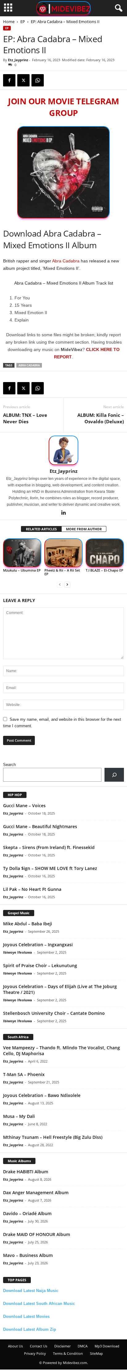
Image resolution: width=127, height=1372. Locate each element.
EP (22, 21)
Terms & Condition (68, 1353)
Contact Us (38, 1346)
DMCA (83, 1346)
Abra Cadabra (66, 260)
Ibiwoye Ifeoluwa (17, 952)
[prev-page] (60, 584)
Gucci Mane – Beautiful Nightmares (40, 826)
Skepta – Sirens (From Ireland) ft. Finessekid (49, 847)
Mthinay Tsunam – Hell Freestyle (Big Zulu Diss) (52, 1137)
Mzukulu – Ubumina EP (22, 570)
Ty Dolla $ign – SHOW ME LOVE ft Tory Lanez (50, 868)
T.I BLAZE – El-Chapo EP (104, 570)
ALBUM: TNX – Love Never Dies (25, 418)
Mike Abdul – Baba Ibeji (27, 924)
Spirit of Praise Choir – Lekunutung (40, 965)
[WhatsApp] (37, 80)
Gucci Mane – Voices (24, 805)
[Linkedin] (63, 513)
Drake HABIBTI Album (25, 1172)
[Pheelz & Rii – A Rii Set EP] (63, 552)
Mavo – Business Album (28, 1255)
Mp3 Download (107, 1346)
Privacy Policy (35, 1353)
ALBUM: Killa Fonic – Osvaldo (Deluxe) (100, 418)
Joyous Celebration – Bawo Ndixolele (41, 1095)
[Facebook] (9, 80)
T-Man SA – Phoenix (24, 1074)
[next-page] (67, 584)
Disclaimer (62, 1346)
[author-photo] (63, 450)
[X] (23, 80)
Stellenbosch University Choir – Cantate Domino (54, 1013)
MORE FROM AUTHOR (84, 529)
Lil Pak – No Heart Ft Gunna (32, 889)
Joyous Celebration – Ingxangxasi (38, 944)
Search (9, 764)
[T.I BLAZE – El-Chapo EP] (105, 552)
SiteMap (96, 1353)
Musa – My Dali (19, 1116)
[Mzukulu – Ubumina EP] (22, 552)
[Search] (114, 775)
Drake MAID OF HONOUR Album (36, 1234)
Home (8, 21)
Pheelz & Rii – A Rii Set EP (62, 572)
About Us (15, 1346)
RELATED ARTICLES (41, 529)
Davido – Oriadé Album (27, 1213)
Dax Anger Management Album (35, 1192)
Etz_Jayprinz (18, 60)
